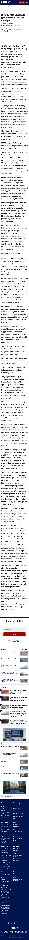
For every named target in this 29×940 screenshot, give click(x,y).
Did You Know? (17, 862)
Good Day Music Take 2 (5, 838)
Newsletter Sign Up (5, 853)
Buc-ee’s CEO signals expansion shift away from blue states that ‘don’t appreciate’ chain (10, 673)
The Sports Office (5, 830)
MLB (2, 877)
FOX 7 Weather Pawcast (17, 849)
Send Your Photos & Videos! (17, 855)
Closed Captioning (5, 862)
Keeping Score (16, 808)
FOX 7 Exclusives (16, 823)
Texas (2, 808)
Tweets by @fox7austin (7, 796)
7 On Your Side (17, 828)
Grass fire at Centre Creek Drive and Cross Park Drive (10, 774)
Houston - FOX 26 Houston (17, 879)
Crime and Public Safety (5, 813)
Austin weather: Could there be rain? (8, 767)
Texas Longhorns (5, 874)
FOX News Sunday (5, 815)
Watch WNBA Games (4, 911)
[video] (24, 748)
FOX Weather (16, 860)
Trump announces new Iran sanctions (8, 760)
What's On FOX (5, 848)
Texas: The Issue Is (17, 832)
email (20, 923)
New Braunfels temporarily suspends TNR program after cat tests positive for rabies (18, 721)
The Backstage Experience (5, 842)
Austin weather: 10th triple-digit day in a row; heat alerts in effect (19, 692)
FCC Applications (5, 866)
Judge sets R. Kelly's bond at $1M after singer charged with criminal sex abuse (14, 145)
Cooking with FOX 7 (17, 810)
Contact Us (4, 850)
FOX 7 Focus (16, 830)
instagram (14, 923)
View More (23, 649)
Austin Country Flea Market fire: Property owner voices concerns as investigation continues (9, 667)
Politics (3, 810)
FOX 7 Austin (4, 23)
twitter (11, 923)
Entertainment (11, 23)
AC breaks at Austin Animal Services (10, 746)
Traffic (2, 807)
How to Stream (5, 824)
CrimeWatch (16, 826)
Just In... (4, 649)
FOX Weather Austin (4, 832)
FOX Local (4, 822)
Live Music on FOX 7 (18, 813)
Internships (4, 860)
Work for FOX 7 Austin (5, 858)
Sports (3, 872)
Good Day (16, 803)
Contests (15, 818)
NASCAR (3, 879)
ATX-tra (15, 840)
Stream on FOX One (5, 886)
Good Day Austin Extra (5, 835)
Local (2, 805)
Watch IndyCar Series (5, 901)
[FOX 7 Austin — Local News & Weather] (5, 2)
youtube (17, 923)
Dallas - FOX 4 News (16, 876)
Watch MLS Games (4, 914)
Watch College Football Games (5, 891)
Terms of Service (15, 643)
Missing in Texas (17, 836)
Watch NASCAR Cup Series (5, 898)
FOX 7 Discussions (18, 838)
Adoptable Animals (18, 816)
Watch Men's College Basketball (5, 904)
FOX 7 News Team (6, 855)
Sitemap (3, 817)
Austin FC (3, 876)
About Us (4, 847)
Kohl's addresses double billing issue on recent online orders (9, 652)
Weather (16, 847)
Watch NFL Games (6, 889)
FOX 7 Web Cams (17, 858)
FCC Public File (5, 864)
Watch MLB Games (4, 895)
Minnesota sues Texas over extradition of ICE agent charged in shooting (10, 680)
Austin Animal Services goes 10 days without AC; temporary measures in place (10, 660)
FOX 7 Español (5, 828)
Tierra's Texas (4, 826)
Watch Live (21, 2)
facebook (8, 923)
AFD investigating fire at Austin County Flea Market (8, 753)
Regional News (16, 873)
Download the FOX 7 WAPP (18, 852)
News (3, 803)
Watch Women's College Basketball (5, 907)
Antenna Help (4, 868)
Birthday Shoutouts (15, 805)
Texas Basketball (5, 881)
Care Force (16, 835)
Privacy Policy (16, 641)
